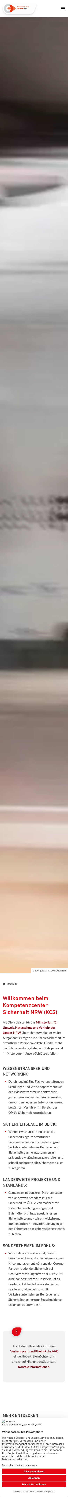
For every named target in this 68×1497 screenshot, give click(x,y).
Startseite (12, 983)
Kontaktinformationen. (34, 1367)
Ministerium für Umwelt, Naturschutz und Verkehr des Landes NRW (30, 1027)
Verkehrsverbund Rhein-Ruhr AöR (34, 1351)
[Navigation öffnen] (63, 8)
